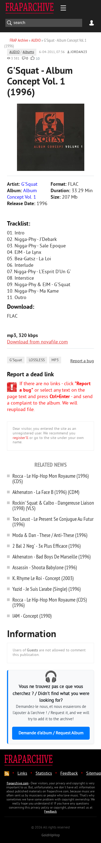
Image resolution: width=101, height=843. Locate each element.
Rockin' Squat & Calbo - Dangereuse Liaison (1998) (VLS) (53, 505)
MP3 (55, 360)
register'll (20, 438)
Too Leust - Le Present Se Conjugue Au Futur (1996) (52, 521)
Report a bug (82, 361)
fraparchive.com (18, 784)
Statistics (44, 773)
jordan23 (79, 52)
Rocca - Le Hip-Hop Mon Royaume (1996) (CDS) (50, 478)
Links (22, 773)
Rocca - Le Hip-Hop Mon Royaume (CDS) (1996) (49, 602)
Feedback (69, 773)
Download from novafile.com (37, 342)
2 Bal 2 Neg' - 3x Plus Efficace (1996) (46, 545)
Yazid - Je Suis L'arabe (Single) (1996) (46, 588)
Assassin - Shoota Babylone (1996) (44, 567)
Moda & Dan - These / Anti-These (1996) (50, 535)
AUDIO (14, 52)
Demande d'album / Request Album (51, 733)
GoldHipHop (50, 835)
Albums (28, 52)
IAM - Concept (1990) (32, 615)
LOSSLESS (37, 360)
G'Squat (15, 360)
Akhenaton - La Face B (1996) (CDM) (45, 492)
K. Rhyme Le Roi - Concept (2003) (43, 578)
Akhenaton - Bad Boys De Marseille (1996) (51, 556)
